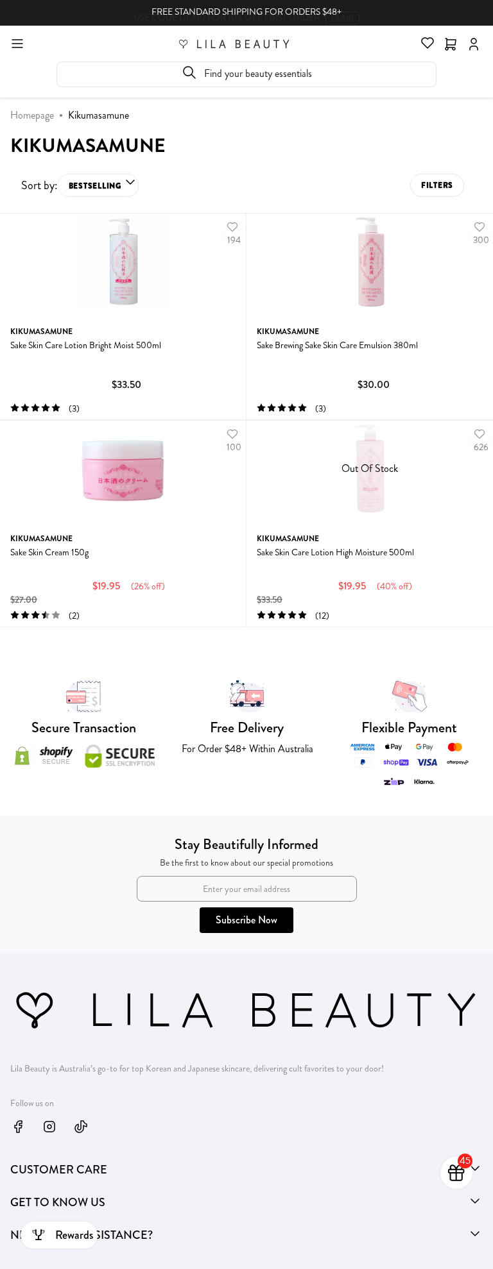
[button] (98, 185)
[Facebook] (18, 1126)
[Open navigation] (17, 43)
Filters (437, 185)
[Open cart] (450, 43)
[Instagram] (49, 1126)
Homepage (32, 115)
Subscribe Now (246, 919)
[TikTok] (81, 1126)
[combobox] (246, 74)
